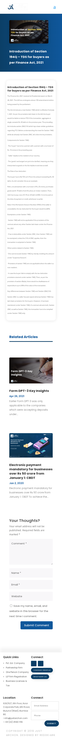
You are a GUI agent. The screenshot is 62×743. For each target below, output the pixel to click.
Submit (51, 723)
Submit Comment (36, 625)
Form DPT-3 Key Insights (29, 391)
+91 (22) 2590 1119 (13, 721)
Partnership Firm (14, 667)
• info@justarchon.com (15, 718)
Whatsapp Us (40, 676)
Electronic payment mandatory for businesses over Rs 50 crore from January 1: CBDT (31, 471)
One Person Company (17, 672)
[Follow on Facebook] (34, 663)
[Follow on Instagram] (40, 663)
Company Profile (41, 670)
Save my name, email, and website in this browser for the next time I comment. (28, 611)
